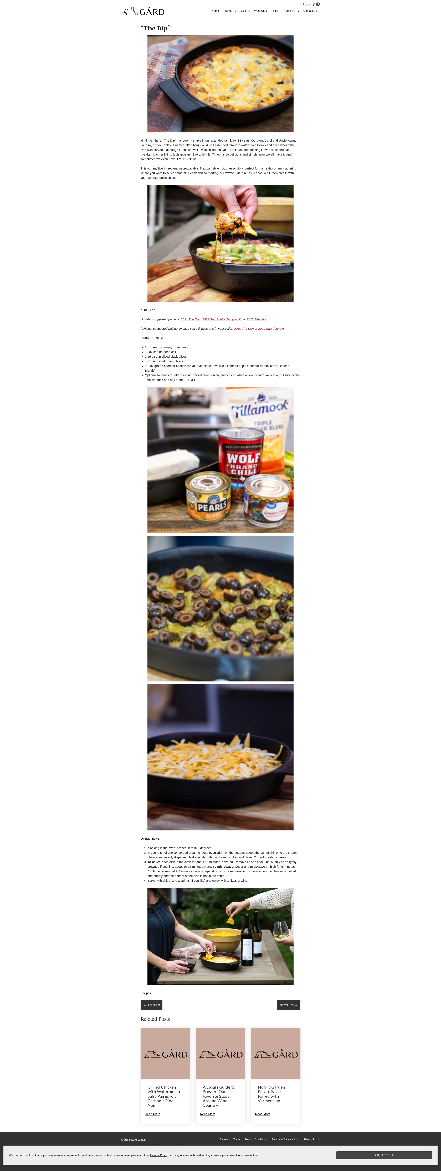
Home (215, 10)
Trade (236, 1139)
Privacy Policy (312, 1139)
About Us (289, 10)
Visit (243, 10)
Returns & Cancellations (285, 1139)
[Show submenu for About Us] (298, 10)
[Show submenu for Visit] (249, 10)
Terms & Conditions (256, 1139)
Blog (275, 10)
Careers (224, 1139)
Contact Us (310, 10)
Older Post (151, 1005)
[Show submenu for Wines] (236, 10)
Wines (228, 10)
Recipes (146, 993)
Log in (306, 4)
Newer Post (289, 1005)
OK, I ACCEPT (384, 1155)
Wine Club (260, 10)
